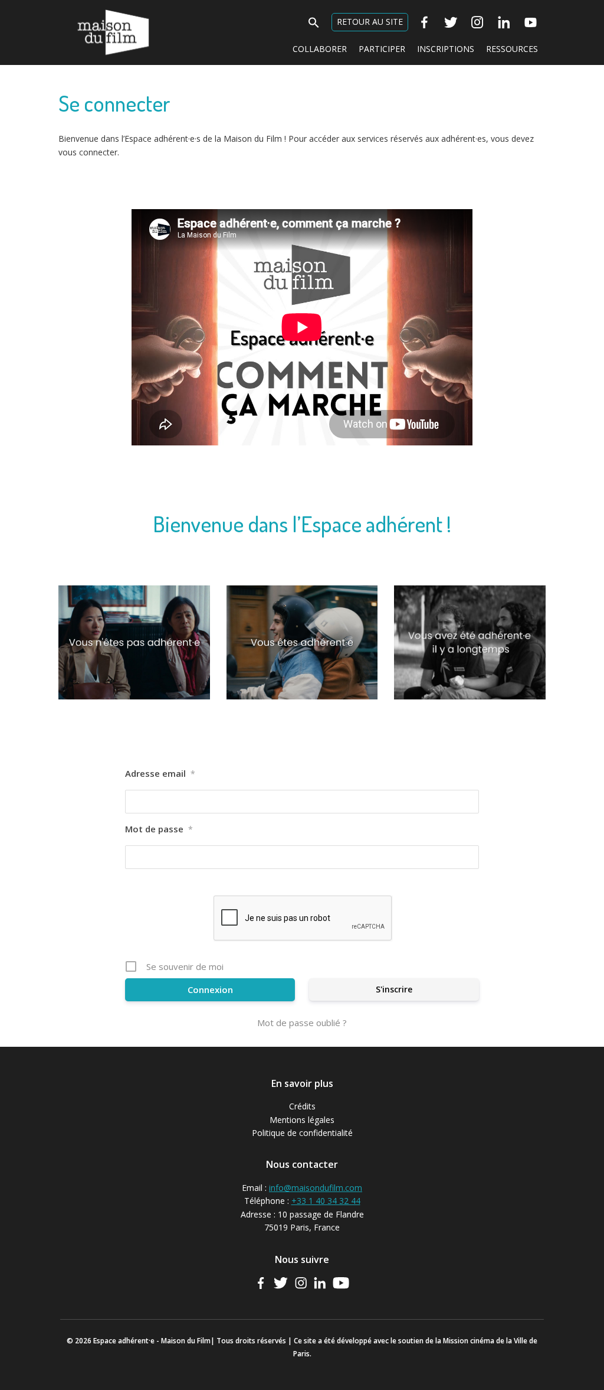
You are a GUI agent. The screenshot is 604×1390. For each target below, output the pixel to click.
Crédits (302, 1106)
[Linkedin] (504, 22)
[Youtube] (530, 22)
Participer (382, 48)
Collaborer (320, 48)
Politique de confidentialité (302, 1132)
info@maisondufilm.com (315, 1187)
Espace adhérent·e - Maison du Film (113, 16)
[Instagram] (477, 22)
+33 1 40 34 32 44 (325, 1200)
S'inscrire (394, 989)
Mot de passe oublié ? (302, 1022)
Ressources (512, 48)
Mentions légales (302, 1119)
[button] (314, 21)
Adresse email (160, 773)
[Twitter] (451, 22)
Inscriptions (445, 48)
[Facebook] (424, 22)
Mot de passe (159, 829)
